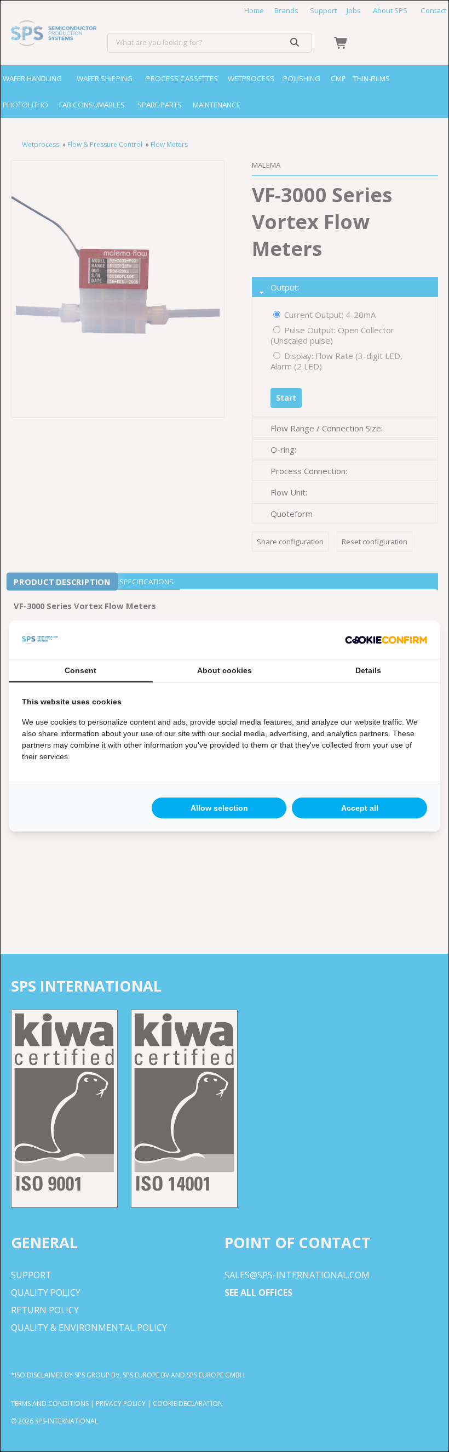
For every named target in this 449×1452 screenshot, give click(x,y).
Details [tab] (368, 670)
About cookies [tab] (224, 670)
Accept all (359, 808)
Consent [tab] (80, 670)
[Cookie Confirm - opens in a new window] (386, 639)
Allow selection (219, 808)
